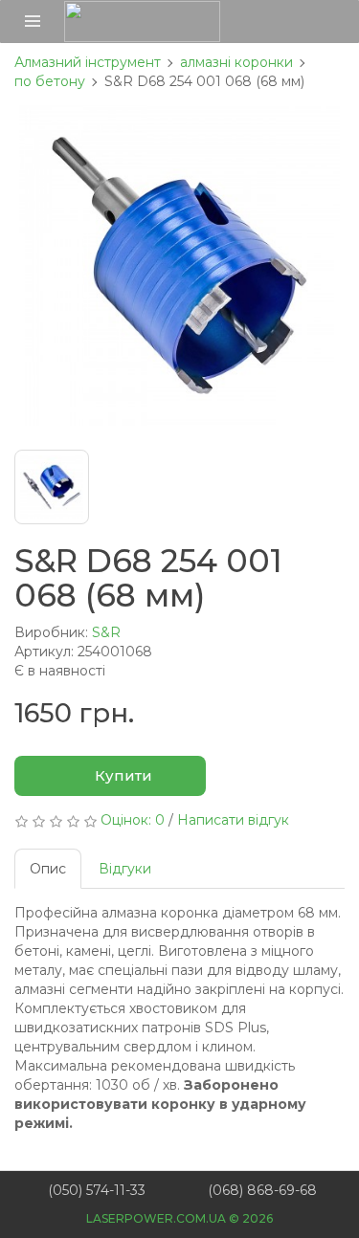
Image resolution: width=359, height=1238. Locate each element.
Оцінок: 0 (133, 820)
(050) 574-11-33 (97, 1190)
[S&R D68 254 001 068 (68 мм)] (179, 265)
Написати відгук (233, 820)
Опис (48, 868)
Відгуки (125, 868)
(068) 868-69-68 (262, 1190)
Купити (121, 775)
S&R (106, 632)
